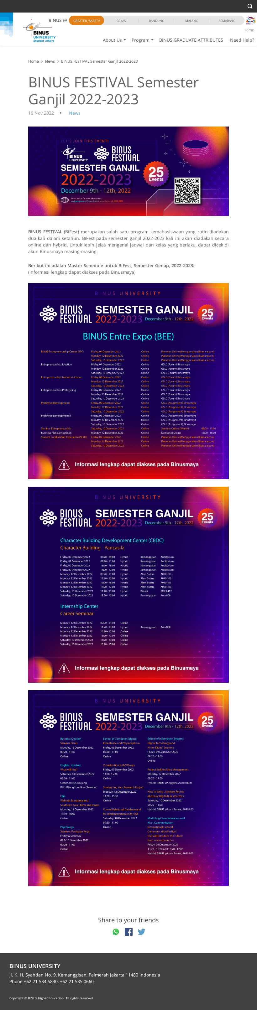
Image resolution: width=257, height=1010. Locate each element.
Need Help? (242, 40)
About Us (112, 40)
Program (140, 40)
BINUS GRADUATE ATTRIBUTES (191, 40)
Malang (191, 20)
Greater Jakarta (86, 20)
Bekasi (122, 20)
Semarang (227, 20)
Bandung (156, 20)
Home (249, 30)
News (50, 61)
